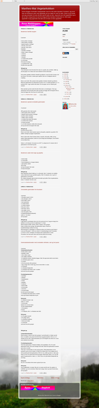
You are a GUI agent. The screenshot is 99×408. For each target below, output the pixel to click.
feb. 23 (68, 86)
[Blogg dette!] (41, 94)
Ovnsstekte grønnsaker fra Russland (31, 189)
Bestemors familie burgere (28, 31)
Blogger (59, 395)
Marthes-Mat (73, 104)
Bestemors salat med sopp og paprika (32, 153)
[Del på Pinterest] (46, 94)
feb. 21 (68, 92)
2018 (65, 74)
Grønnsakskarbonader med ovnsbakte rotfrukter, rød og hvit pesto (40, 242)
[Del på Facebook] (44, 94)
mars (66, 83)
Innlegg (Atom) (30, 380)
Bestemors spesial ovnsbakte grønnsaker (33, 102)
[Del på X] (43, 94)
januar (66, 96)
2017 (65, 76)
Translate (73, 43)
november (67, 79)
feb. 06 (68, 94)
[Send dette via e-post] (40, 94)
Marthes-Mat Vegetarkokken (38, 8)
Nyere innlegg (25, 378)
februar (67, 85)
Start (64, 36)
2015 (65, 98)
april (66, 81)
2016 (65, 78)
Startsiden (40, 378)
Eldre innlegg (55, 378)
